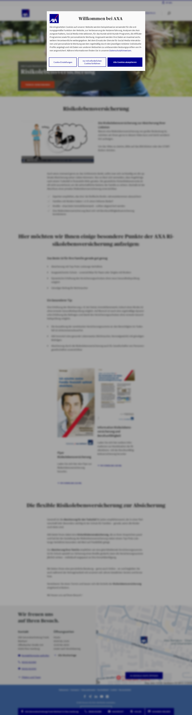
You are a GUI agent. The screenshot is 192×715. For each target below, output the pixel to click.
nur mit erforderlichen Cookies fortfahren (92, 62)
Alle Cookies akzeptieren (125, 62)
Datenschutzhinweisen (120, 50)
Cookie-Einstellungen (63, 62)
